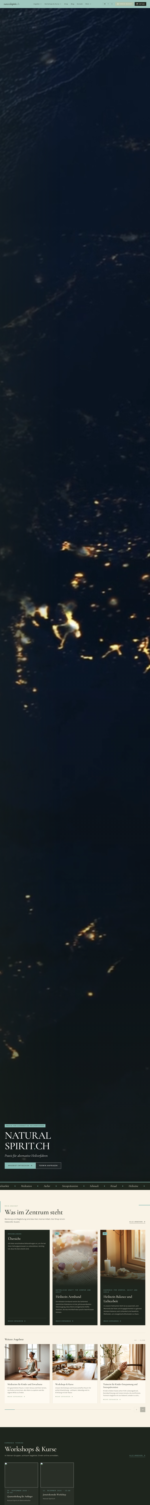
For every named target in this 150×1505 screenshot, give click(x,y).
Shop (66, 4)
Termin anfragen (48, 1166)
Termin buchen (125, 4)
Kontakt (80, 4)
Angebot (37, 4)
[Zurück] (136, 1409)
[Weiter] (142, 1409)
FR (108, 4)
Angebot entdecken (19, 1166)
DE (105, 4)
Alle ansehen (136, 1222)
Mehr (87, 4)
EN (112, 4)
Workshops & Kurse (52, 4)
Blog (72, 4)
